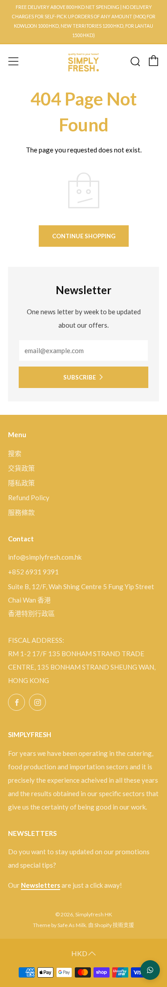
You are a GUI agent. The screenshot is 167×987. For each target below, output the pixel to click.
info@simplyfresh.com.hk (44, 557)
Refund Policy (28, 498)
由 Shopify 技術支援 (111, 925)
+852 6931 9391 (33, 572)
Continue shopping (83, 236)
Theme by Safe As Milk (59, 925)
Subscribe (79, 377)
